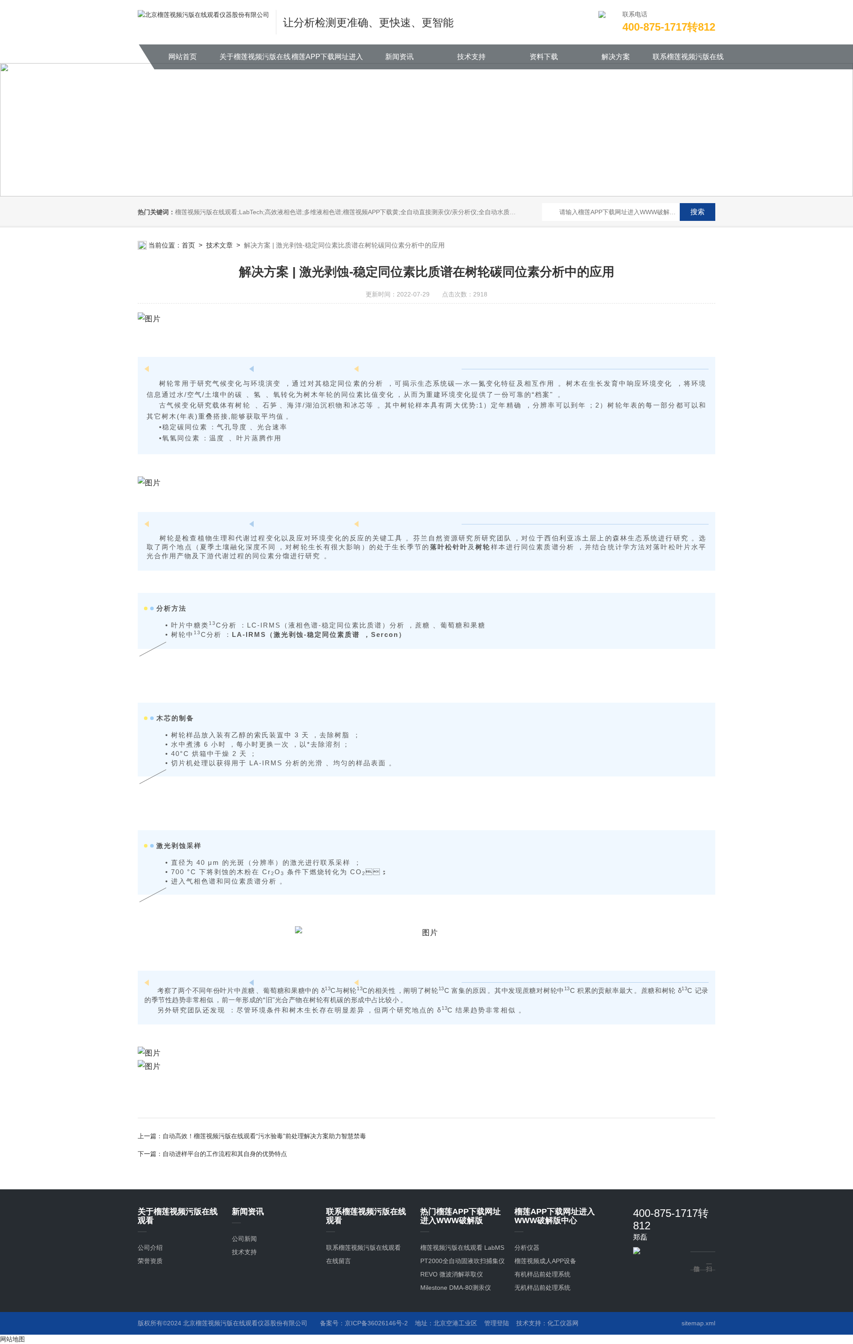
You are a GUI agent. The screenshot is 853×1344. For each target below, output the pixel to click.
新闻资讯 (399, 56)
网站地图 (12, 1339)
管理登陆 (496, 1323)
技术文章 (219, 245)
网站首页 (182, 56)
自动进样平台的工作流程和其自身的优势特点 (225, 1153)
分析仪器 (526, 1247)
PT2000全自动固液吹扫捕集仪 (462, 1260)
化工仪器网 (562, 1323)
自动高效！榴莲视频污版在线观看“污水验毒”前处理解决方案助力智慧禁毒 (264, 1136)
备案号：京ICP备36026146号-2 (364, 1323)
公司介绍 (150, 1247)
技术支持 (471, 56)
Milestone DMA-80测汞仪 (455, 1287)
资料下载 (544, 56)
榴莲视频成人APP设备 (545, 1260)
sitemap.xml (698, 1323)
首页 (188, 245)
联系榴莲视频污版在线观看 (688, 61)
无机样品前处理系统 (542, 1287)
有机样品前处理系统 (542, 1274)
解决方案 (616, 56)
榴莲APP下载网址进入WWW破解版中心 (327, 61)
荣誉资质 (150, 1260)
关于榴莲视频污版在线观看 (255, 61)
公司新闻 (244, 1238)
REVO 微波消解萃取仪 (451, 1274)
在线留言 (338, 1260)
